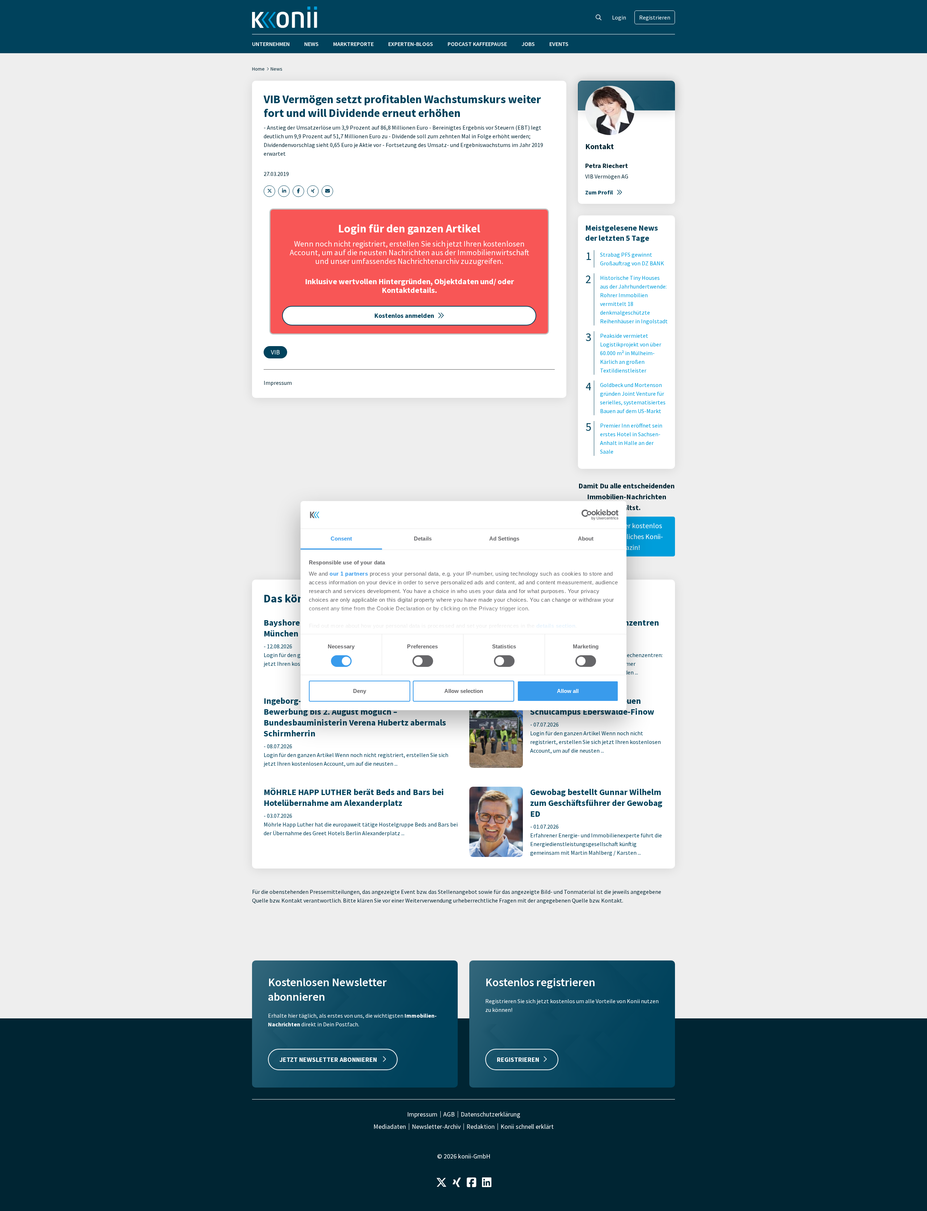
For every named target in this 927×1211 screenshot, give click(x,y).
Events (559, 43)
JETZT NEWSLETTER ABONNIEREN (329, 1059)
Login (619, 17)
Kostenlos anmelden (404, 315)
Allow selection (463, 691)
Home (258, 69)
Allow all (568, 691)
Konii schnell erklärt (527, 1126)
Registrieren (654, 17)
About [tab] (586, 538)
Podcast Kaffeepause (477, 43)
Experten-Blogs (410, 43)
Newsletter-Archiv (436, 1126)
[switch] (422, 661)
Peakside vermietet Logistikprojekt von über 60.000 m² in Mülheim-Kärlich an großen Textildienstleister (630, 353)
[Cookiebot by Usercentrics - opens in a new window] (586, 514)
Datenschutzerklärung (490, 1114)
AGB (449, 1114)
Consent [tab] (341, 538)
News (311, 43)
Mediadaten (389, 1126)
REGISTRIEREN (518, 1059)
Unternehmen (271, 43)
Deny (359, 691)
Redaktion (480, 1126)
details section (556, 626)
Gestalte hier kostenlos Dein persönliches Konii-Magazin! (626, 536)
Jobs (528, 43)
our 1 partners (349, 574)
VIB (275, 352)
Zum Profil (599, 192)
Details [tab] (423, 538)
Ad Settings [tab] (504, 538)
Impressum (278, 382)
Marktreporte (353, 43)
